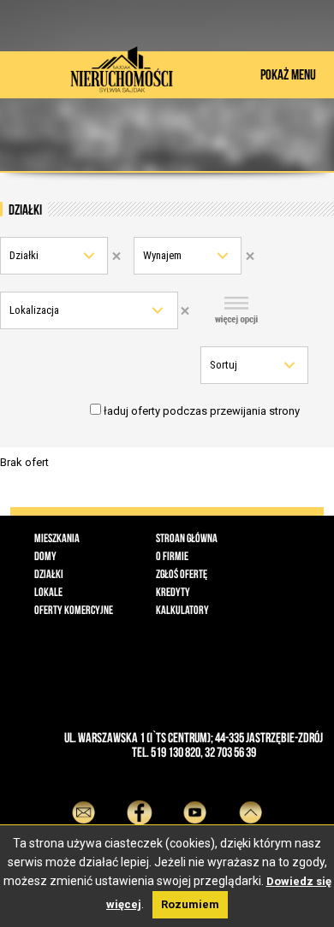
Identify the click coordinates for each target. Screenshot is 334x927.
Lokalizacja (34, 310)
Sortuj (223, 364)
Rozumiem (190, 904)
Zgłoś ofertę (181, 574)
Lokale (48, 592)
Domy (45, 556)
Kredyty (173, 592)
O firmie (172, 556)
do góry (250, 842)
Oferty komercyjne (73, 610)
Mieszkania (57, 538)
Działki (24, 255)
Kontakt (83, 842)
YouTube (194, 842)
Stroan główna (187, 538)
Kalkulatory (182, 610)
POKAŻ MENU (288, 74)
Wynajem (162, 255)
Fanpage (139, 842)
